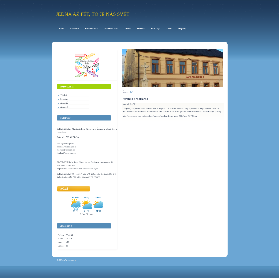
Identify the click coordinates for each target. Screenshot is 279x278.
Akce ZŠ (64, 103)
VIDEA (63, 95)
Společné (64, 99)
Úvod (125, 92)
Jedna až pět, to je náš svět (92, 14)
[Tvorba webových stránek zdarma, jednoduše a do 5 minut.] (75, 260)
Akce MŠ (64, 107)
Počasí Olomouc (87, 214)
